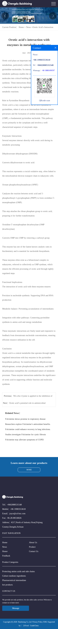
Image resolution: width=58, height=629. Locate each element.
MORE (29, 470)
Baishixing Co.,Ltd (25, 622)
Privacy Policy (37, 622)
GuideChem (34, 626)
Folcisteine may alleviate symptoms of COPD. (24, 440)
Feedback (6, 556)
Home (21, 27)
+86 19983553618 (18, 509)
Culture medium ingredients (14, 576)
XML (45, 622)
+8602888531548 (14, 505)
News (28, 27)
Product (32, 547)
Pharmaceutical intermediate (14, 580)
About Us (33, 542)
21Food (26, 626)
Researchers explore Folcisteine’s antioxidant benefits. (28, 424)
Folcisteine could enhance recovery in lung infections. (28, 429)
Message (15, 608)
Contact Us (33, 551)
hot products (7, 585)
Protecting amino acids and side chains (18, 571)
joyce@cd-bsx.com (17, 513)
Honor (5, 551)
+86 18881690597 (48, 70)
